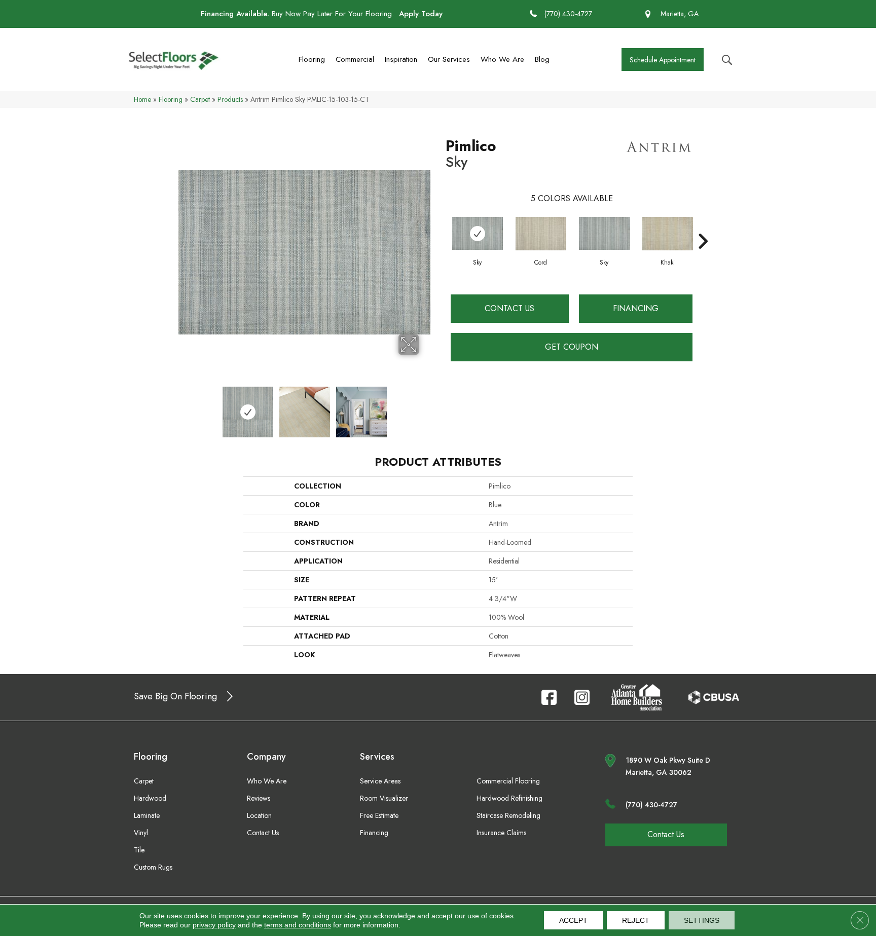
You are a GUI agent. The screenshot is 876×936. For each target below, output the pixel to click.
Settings (701, 920)
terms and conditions (297, 925)
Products (230, 99)
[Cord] (541, 233)
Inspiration (401, 59)
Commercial (355, 59)
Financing (636, 308)
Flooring (312, 59)
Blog (542, 59)
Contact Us (509, 308)
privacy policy (214, 925)
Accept (573, 920)
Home (142, 99)
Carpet (200, 99)
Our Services (449, 59)
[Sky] (477, 233)
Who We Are (502, 59)
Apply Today (421, 13)
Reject (635, 920)
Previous (183, 407)
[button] (663, 59)
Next (425, 407)
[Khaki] (668, 233)
